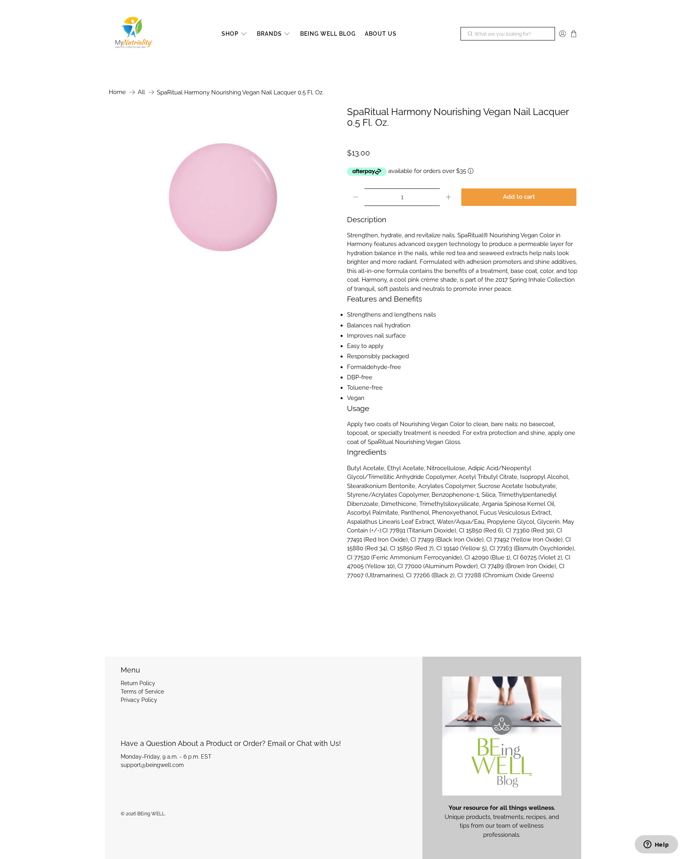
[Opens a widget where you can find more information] (656, 845)
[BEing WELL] (133, 34)
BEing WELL (151, 814)
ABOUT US (381, 34)
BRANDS (269, 34)
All (141, 92)
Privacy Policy (139, 700)
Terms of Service (142, 691)
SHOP (230, 34)
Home (117, 92)
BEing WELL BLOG (328, 34)
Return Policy (138, 683)
